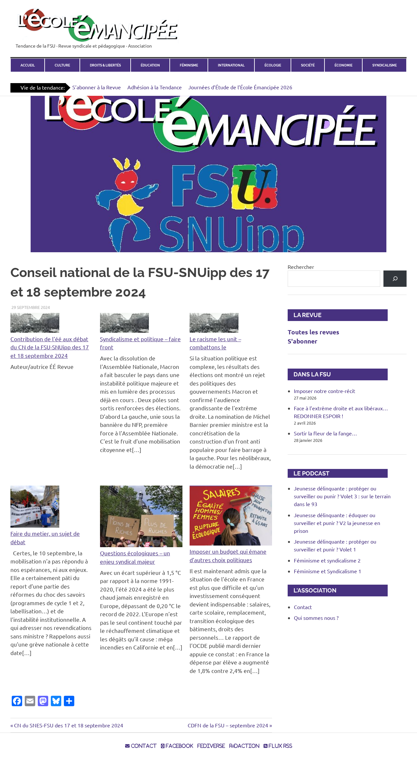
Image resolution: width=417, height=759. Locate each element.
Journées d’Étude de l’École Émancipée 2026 (240, 87)
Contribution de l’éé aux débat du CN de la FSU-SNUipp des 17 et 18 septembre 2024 (49, 347)
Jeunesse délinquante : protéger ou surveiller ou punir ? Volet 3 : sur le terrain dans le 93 (342, 496)
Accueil (28, 65)
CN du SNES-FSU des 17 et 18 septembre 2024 (68, 725)
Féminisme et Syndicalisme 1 (327, 571)
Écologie (273, 65)
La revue (305, 315)
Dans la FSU (309, 374)
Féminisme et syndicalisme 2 (327, 560)
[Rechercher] (395, 278)
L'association (312, 590)
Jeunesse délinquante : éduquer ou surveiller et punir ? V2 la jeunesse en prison (337, 523)
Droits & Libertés (105, 65)
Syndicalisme (384, 65)
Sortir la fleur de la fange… (325, 433)
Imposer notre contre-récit (324, 390)
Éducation (150, 65)
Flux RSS (279, 746)
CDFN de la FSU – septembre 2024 (228, 725)
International (231, 65)
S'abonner (302, 341)
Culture (62, 65)
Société (308, 65)
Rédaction (244, 746)
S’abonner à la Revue (96, 87)
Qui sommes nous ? (316, 617)
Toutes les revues (313, 332)
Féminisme (189, 65)
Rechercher (301, 266)
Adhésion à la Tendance (154, 87)
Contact (303, 607)
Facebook (179, 746)
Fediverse (211, 746)
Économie (343, 65)
